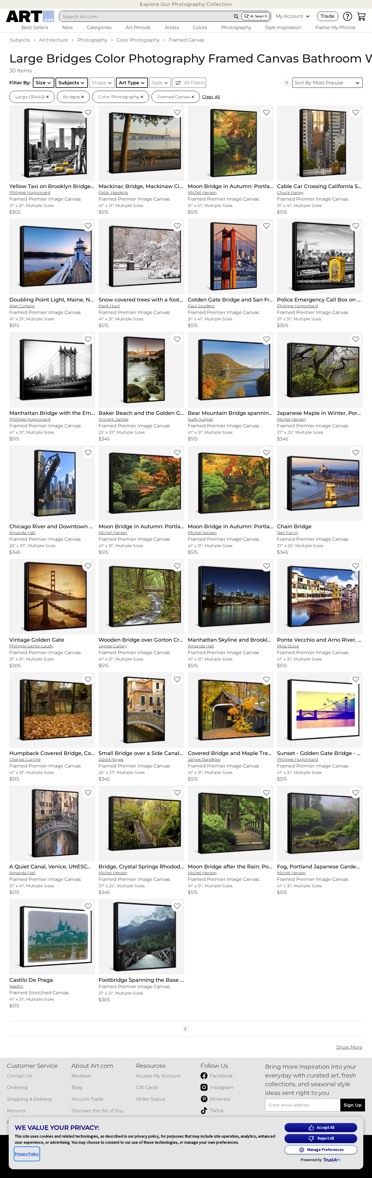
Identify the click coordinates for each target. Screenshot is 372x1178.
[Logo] (30, 16)
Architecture (53, 40)
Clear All (211, 97)
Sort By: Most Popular (319, 82)
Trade (328, 16)
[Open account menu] (307, 16)
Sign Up (353, 1105)
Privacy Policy (27, 1153)
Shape (99, 82)
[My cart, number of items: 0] (361, 16)
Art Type (129, 82)
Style (157, 82)
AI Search (258, 16)
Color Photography (138, 40)
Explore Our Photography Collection (186, 4)
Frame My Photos (335, 27)
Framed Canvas (186, 40)
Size (41, 82)
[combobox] (145, 16)
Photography (92, 40)
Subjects (20, 40)
